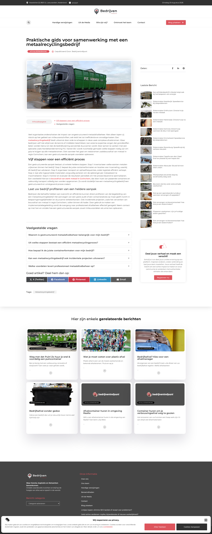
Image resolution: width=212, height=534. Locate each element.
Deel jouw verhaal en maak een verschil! (163, 255)
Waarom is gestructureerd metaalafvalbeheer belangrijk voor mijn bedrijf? (79, 235)
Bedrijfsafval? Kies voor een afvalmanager (152, 357)
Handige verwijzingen (62, 22)
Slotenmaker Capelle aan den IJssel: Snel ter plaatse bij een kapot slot (167, 157)
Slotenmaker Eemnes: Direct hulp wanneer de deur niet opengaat (166, 130)
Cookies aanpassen (192, 527)
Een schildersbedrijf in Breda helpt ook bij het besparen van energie (168, 93)
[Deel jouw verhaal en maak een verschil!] (163, 246)
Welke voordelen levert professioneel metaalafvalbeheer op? (79, 266)
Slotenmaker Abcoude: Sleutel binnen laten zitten (168, 167)
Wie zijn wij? (102, 22)
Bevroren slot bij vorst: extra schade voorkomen (167, 185)
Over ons (84, 479)
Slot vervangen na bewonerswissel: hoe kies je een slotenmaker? (168, 203)
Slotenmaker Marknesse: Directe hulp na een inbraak (169, 121)
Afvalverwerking (38, 51)
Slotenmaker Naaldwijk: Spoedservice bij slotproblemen (168, 102)
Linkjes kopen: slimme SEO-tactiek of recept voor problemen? (106, 510)
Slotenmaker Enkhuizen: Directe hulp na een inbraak (168, 111)
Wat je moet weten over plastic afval (104, 356)
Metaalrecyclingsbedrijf (44, 292)
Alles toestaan (160, 527)
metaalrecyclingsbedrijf (39, 140)
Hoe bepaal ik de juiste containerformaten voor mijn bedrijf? (79, 250)
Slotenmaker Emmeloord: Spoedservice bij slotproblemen (169, 139)
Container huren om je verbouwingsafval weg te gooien (155, 412)
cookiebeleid (107, 527)
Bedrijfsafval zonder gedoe (44, 411)
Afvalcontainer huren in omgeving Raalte (102, 412)
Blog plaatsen (87, 505)
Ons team (85, 483)
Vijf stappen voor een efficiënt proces (73, 120)
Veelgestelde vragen (65, 124)
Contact (141, 22)
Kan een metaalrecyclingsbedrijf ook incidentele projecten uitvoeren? (79, 258)
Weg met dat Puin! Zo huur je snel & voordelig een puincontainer (49, 357)
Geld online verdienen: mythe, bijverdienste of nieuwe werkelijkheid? (109, 514)
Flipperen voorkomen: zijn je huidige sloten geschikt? (168, 212)
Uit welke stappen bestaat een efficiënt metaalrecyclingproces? (79, 242)
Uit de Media (84, 22)
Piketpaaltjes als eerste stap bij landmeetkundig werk (165, 176)
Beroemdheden (87, 492)
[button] (206, 520)
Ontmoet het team (122, 22)
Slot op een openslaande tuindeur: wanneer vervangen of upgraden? (167, 194)
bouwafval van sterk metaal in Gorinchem (70, 178)
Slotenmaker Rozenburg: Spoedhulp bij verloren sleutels (169, 148)
